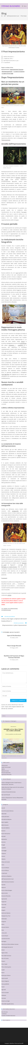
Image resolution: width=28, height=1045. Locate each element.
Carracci (3, 856)
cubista (9, 595)
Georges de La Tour (5, 916)
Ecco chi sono (4, 1012)
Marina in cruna (5, 771)
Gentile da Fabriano (5, 913)
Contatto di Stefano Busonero (8, 1015)
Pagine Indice (4, 952)
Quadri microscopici (6, 767)
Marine (3, 769)
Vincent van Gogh (5, 1001)
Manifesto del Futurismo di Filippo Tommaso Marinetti (14, 656)
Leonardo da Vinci (5, 938)
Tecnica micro (4, 765)
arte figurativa (5, 374)
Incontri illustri (4, 935)
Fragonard (3, 901)
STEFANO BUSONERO (10, 6)
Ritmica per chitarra (5, 975)
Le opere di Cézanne (19, 71)
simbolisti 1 (12, 345)
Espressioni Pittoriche (6, 774)
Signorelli (3, 989)
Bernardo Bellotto (5, 828)
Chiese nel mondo (5, 862)
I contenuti (3, 1013)
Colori (2, 864)
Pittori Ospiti (4, 964)
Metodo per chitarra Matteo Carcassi (9, 944)
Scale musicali (4, 978)
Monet (19, 455)
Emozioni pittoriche (5, 772)
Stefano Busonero (9, 56)
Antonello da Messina (6, 819)
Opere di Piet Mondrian (14, 635)
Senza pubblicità (5, 984)
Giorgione (3, 921)
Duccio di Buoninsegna (6, 890)
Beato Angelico (4, 822)
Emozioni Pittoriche (5, 896)
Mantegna (3, 941)
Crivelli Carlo (4, 873)
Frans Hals (3, 904)
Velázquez (3, 995)
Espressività (4, 899)
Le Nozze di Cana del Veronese (8, 792)
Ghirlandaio (4, 918)
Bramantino (4, 839)
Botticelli (3, 836)
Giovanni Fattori (5, 927)
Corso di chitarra (5, 867)
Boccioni (3, 830)
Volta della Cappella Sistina (7, 1004)
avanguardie (15, 511)
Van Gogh (4, 179)
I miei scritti (4, 933)
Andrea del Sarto (5, 816)
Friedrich (3, 907)
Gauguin (18, 177)
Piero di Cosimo (5, 958)
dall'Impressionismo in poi (11, 60)
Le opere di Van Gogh (7, 73)
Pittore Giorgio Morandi (14, 646)
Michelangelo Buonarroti (7, 947)
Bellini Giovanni (4, 825)
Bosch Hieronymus (5, 833)
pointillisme (23, 343)
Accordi (3, 808)
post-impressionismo (13, 608)
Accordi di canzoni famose (7, 811)
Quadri (3, 970)
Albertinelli (3, 813)
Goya (2, 930)
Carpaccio (3, 853)
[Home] (1, 16)
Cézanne (23, 177)
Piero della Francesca (6, 955)
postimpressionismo (6, 610)
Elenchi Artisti (4, 893)
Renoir (2, 972)
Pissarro (3, 961)
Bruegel (3, 845)
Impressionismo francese (16, 69)
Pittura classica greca (6, 967)
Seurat (23, 341)
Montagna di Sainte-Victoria (9, 567)
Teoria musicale (5, 992)
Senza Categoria (5, 981)
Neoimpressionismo (7, 71)
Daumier (3, 884)
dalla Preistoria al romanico (7, 882)
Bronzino (3, 842)
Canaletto (3, 847)
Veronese (3, 998)
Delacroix (3, 887)
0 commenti (7, 62)
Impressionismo (6, 140)
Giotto (2, 924)
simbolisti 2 (21, 345)
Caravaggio (4, 850)
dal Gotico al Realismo (6, 876)
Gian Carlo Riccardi (5, 794)
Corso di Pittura (5, 870)
